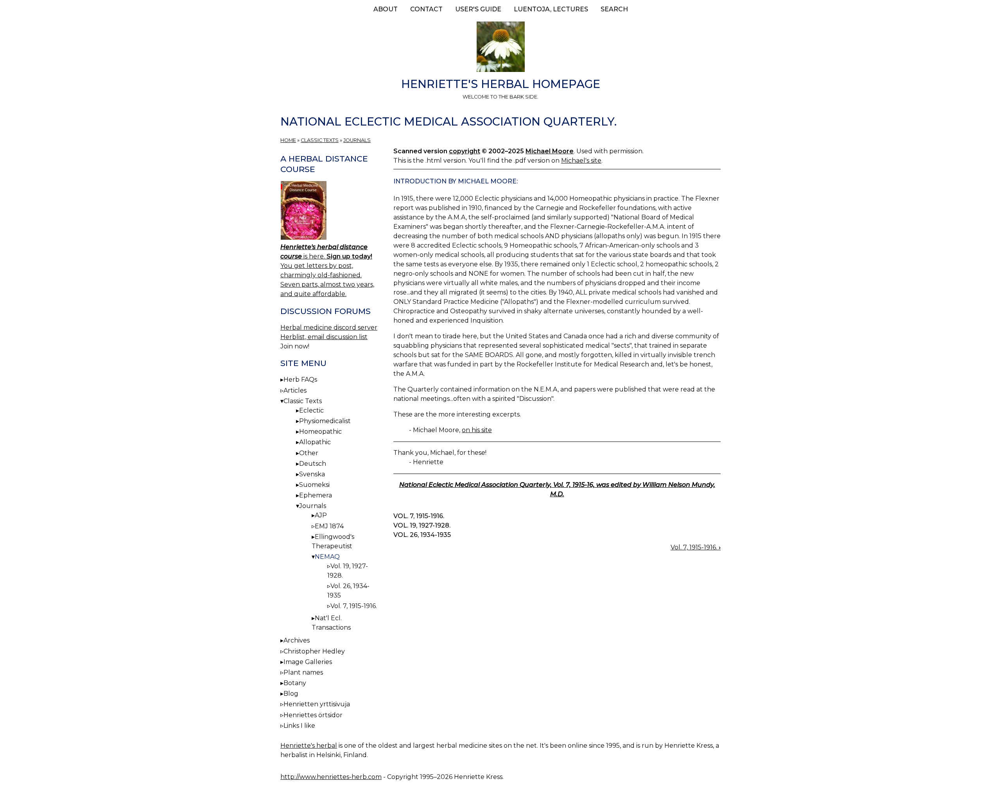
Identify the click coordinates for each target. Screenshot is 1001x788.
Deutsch (312, 463)
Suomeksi (314, 484)
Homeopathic (320, 431)
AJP (321, 515)
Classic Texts (320, 140)
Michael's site (581, 160)
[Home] (500, 48)
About (385, 9)
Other (308, 453)
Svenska (312, 474)
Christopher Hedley (314, 651)
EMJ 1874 (329, 526)
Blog (290, 693)
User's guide (478, 9)
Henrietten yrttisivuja (316, 704)
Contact (426, 9)
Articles (295, 390)
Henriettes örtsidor (313, 715)
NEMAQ (327, 556)
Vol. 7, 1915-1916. (418, 516)
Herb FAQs (300, 379)
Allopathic (315, 442)
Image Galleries (307, 662)
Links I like (299, 725)
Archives (296, 640)
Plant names (303, 672)
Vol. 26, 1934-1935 (422, 534)
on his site (477, 430)
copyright (464, 151)
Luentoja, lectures (551, 9)
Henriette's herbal (308, 745)
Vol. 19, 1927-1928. (421, 525)
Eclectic (311, 410)
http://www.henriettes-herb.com (331, 777)
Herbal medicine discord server (328, 327)
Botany (294, 683)
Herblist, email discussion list (324, 337)
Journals (357, 140)
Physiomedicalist (325, 421)
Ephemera (315, 495)
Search (614, 9)
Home (288, 140)
